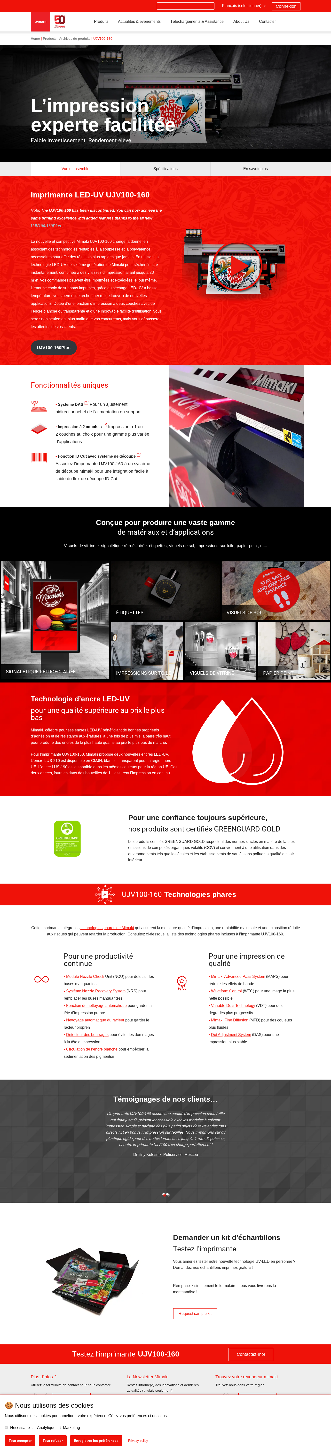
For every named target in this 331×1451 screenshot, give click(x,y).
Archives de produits (74, 38)
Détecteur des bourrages (87, 1035)
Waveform (220, 991)
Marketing (71, 1428)
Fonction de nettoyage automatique (96, 1006)
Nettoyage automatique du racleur (95, 1020)
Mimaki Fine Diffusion (229, 1020)
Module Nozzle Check (85, 976)
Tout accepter (20, 1441)
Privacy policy (138, 1441)
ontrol (237, 991)
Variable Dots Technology (233, 1006)
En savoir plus (255, 169)
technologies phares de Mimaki (107, 928)
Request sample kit (195, 1313)
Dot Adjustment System (231, 1035)
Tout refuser (53, 1441)
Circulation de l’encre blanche (92, 1049)
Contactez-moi (251, 1354)
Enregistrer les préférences (96, 1441)
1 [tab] (233, 498)
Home (35, 38)
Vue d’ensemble (75, 169)
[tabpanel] (236, 436)
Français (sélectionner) (242, 6)
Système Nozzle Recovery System (96, 991)
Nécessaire (19, 1428)
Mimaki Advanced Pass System (238, 976)
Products (49, 38)
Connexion (286, 6)
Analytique (45, 1428)
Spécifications (165, 169)
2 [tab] (240, 498)
